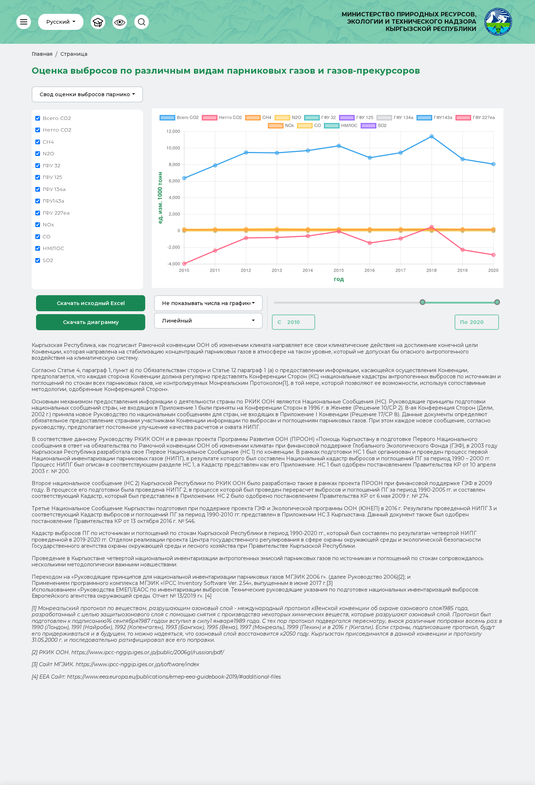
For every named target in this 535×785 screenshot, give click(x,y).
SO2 (48, 260)
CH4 (48, 142)
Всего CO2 (57, 118)
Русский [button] (58, 22)
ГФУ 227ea (56, 213)
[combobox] (87, 94)
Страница (73, 54)
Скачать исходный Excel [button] (91, 303)
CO (47, 237)
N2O (48, 154)
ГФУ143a (53, 201)
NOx (48, 225)
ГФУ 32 (51, 166)
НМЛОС (53, 248)
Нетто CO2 (57, 130)
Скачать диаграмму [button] (91, 322)
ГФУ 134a (54, 189)
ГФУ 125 (52, 177)
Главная (42, 54)
